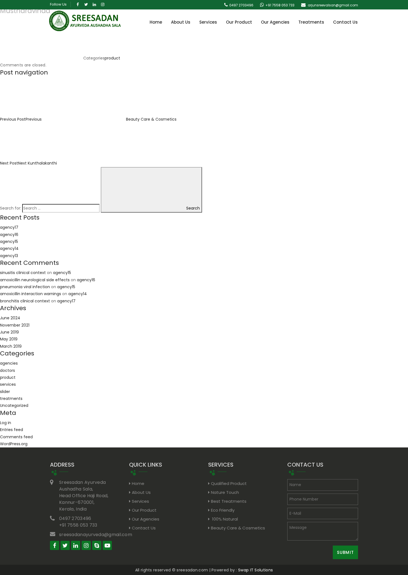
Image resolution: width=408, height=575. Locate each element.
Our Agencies (275, 22)
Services (208, 22)
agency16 (9, 234)
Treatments (311, 22)
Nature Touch (225, 492)
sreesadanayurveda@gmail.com (95, 534)
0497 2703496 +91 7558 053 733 (78, 521)
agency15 (9, 241)
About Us (180, 22)
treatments (11, 398)
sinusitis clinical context (23, 272)
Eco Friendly (223, 510)
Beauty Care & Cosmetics (238, 528)
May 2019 (8, 339)
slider (5, 391)
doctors (7, 370)
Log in (5, 422)
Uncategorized (14, 405)
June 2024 (10, 318)
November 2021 (14, 325)
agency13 (9, 255)
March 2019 (11, 346)
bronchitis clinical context (25, 301)
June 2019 (9, 332)
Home (156, 22)
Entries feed (11, 429)
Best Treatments (228, 501)
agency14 (9, 248)
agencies (9, 363)
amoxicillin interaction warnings (30, 294)
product (112, 58)
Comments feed (16, 437)
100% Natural (224, 519)
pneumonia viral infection (25, 287)
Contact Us (345, 22)
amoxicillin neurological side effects (35, 280)
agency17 (9, 227)
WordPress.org (13, 444)
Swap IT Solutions (255, 570)
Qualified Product (229, 483)
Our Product (239, 22)
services (8, 384)
